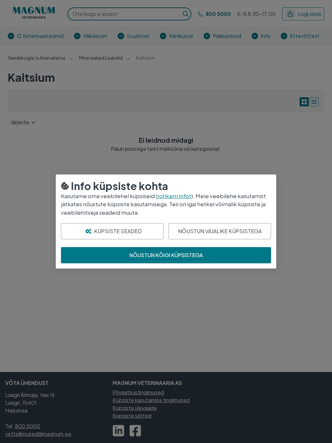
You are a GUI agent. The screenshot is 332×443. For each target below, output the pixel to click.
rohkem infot (174, 195)
